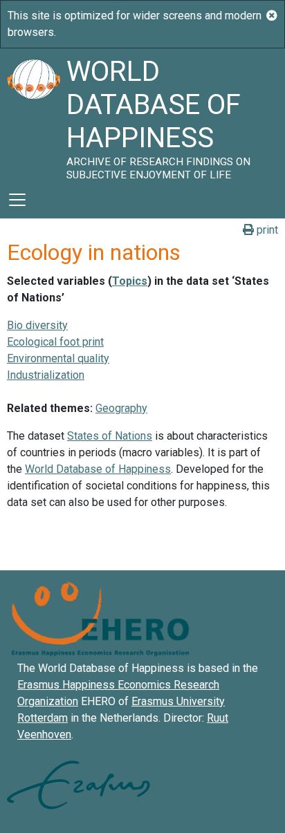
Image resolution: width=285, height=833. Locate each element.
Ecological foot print (55, 341)
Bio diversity (37, 325)
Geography (121, 408)
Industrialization (45, 375)
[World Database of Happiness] (33, 114)
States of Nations (109, 435)
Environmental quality (58, 358)
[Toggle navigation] (17, 200)
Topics (129, 281)
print (266, 229)
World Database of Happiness (98, 469)
